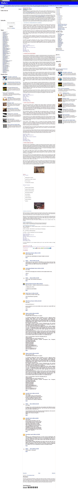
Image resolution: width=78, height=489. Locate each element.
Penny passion (60, 43)
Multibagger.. (60, 40)
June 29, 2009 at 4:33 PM (34, 448)
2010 (58, 13)
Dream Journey (5, 39)
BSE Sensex (5, 37)
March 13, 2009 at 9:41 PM (33, 293)
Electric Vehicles (5, 40)
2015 (58, 10)
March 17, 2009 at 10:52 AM (36, 300)
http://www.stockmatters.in (60, 50)
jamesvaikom (28, 434)
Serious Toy (60, 44)
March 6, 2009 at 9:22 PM (34, 277)
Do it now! (59, 33)
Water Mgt (4, 72)
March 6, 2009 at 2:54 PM (39, 268)
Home (39, 473)
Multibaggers (43, 246)
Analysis (4, 35)
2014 (58, 11)
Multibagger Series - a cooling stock (12, 108)
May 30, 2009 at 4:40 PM (34, 418)
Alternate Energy (5, 33)
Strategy (59, 37)
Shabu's (4, 3)
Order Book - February (61, 29)
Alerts (4, 32)
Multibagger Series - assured (62, 25)
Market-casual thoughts (66, 114)
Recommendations (5, 63)
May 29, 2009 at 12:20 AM (34, 393)
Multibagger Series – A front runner (12, 113)
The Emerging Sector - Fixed (62, 27)
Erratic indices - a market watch (12, 76)
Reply (27, 257)
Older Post (53, 473)
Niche (4, 54)
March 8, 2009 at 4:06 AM (38, 283)
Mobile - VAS (60, 39)
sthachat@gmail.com (64, 68)
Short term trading (5, 66)
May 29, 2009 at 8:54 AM (34, 403)
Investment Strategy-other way (62, 24)
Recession (4, 62)
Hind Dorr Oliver (5, 45)
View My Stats (58, 57)
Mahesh (27, 293)
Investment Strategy (6, 48)
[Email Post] (31, 245)
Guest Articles (5, 42)
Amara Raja (4, 34)
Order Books (5, 57)
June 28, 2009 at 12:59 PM (35, 434)
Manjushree (60, 38)
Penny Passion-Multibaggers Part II (12, 87)
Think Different (60, 26)
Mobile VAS (5, 52)
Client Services (5, 38)
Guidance (4, 43)
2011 (58, 12)
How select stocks (5, 46)
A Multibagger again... (10, 97)
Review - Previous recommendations (8, 92)
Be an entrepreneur (61, 34)
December (59, 15)
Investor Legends (5, 49)
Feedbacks (4, 41)
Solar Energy (5, 67)
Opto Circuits (5, 56)
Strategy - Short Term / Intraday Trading (13, 124)
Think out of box (5, 70)
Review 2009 (60, 35)
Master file (4, 50)
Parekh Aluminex (5, 58)
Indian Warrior (28, 252)
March (59, 23)
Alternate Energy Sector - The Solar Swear (69, 77)
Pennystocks (5, 59)
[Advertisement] (29, 470)
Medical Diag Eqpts (6, 51)
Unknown (27, 313)
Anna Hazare (5, 36)
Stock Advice (5, 68)
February (59, 30)
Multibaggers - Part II (10, 102)
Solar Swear (60, 45)
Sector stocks (5, 65)
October (59, 17)
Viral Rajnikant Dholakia (30, 268)
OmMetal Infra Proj (6, 55)
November (59, 16)
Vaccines (4, 71)
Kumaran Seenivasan (29, 283)
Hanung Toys (5, 44)
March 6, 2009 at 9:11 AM (34, 260)
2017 (58, 9)
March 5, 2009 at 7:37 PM (35, 252)
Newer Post (24, 473)
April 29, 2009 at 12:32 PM (34, 353)
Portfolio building (5, 61)
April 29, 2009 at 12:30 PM (34, 313)
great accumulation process (30, 12)
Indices (4, 47)
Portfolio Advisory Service (7, 60)
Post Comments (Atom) (30, 475)
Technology (4, 69)
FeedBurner (13, 28)
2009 (58, 14)
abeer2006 (27, 393)
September (59, 18)
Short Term (60, 41)
